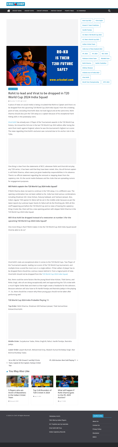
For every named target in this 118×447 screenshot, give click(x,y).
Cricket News (17, 11)
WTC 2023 (106, 82)
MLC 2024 (105, 53)
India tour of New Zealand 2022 (92, 49)
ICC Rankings (81, 11)
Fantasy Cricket (56, 11)
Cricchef (24, 101)
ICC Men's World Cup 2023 (90, 39)
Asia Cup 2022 (86, 20)
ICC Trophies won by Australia (58, 424)
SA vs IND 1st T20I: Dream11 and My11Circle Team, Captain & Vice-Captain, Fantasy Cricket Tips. (25, 363)
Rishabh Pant (105, 58)
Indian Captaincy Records (57, 432)
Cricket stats (29, 11)
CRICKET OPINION (42, 11)
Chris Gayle (99, 20)
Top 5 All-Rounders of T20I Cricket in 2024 (42, 391)
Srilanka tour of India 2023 (90, 72)
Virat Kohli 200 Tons (55, 428)
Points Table (69, 11)
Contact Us (96, 425)
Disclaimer (96, 433)
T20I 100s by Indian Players (57, 420)
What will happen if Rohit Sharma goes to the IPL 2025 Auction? (66, 394)
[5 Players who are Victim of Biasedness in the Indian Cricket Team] (17, 377)
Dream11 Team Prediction (90, 25)
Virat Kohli (12, 122)
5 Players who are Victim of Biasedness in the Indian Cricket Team (17, 394)
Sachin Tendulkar (100, 63)
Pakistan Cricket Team (89, 58)
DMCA (94, 437)
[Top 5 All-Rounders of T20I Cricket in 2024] (42, 377)
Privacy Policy (97, 429)
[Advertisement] (42, 32)
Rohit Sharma (86, 63)
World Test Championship (90, 82)
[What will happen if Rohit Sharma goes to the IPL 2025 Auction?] (67, 377)
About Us (95, 421)
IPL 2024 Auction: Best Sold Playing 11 (62, 360)
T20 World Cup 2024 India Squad (55, 274)
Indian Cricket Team (88, 44)
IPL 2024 (94, 53)
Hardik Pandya (87, 30)
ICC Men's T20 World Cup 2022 (92, 35)
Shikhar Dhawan (87, 68)
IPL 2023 (85, 53)
